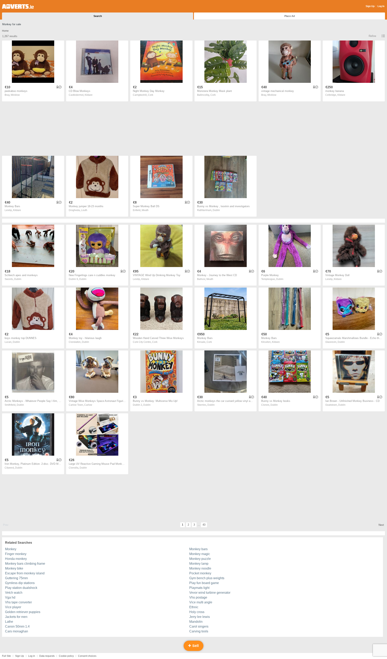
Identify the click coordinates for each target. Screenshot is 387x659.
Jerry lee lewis (199, 616)
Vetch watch (13, 592)
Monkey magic (199, 554)
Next (381, 524)
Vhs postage (198, 597)
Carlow (88, 404)
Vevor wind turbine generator (209, 592)
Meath (145, 210)
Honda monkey (16, 558)
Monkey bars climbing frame (25, 563)
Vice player (13, 607)
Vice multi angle (200, 602)
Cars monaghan (16, 631)
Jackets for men (16, 616)
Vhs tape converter (18, 602)
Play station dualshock (21, 587)
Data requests (47, 656)
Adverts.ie (18, 6)
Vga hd (10, 597)
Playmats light (199, 587)
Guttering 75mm (16, 578)
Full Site (6, 656)
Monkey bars (198, 549)
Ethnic (193, 607)
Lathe (9, 621)
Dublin (216, 210)
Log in (31, 656)
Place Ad (289, 16)
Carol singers (198, 626)
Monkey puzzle (200, 558)
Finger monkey (15, 554)
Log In (381, 6)
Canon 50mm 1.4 (17, 626)
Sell (195, 646)
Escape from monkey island (25, 573)
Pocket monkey (200, 573)
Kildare (89, 95)
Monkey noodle (200, 568)
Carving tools (198, 631)
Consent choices (87, 656)
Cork (150, 95)
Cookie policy (66, 656)
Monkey (10, 549)
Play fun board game (204, 583)
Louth (84, 210)
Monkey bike (14, 568)
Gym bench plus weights (206, 578)
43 (204, 524)
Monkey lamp (198, 563)
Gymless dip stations (20, 583)
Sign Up (370, 6)
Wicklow (15, 95)
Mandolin (196, 621)
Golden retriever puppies (22, 612)
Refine (372, 35)
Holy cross (196, 612)
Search (98, 16)
